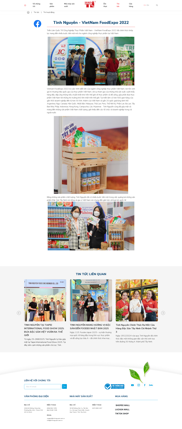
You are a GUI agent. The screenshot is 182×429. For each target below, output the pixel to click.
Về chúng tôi (36, 5)
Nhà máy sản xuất (69, 5)
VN (144, 5)
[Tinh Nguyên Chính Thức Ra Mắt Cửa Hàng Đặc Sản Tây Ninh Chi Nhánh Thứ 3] (137, 300)
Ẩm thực (105, 5)
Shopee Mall (123, 405)
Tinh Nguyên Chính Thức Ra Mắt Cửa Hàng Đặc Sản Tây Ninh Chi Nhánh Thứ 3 (136, 328)
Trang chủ (25, 5)
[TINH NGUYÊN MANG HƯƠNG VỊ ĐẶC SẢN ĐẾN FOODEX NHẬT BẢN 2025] (91, 300)
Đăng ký (64, 386)
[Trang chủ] (28, 12)
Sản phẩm (52, 5)
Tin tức (118, 5)
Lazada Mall (122, 409)
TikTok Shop (122, 413)
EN (148, 5)
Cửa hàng (131, 5)
